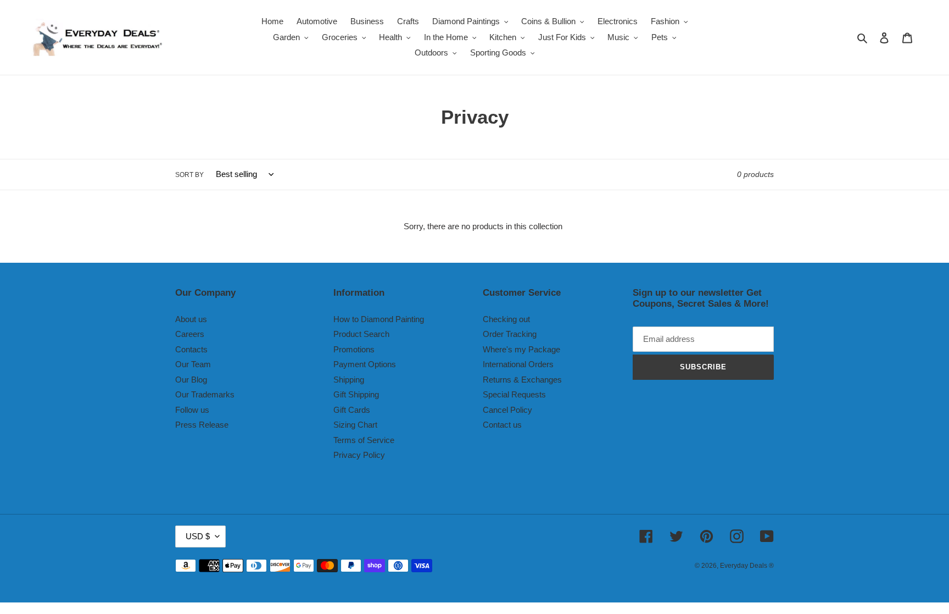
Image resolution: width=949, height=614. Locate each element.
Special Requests (514, 394)
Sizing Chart (355, 424)
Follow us (192, 409)
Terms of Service (363, 440)
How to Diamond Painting (378, 319)
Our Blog (191, 379)
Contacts (191, 349)
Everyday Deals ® (747, 565)
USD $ (198, 536)
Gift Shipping (356, 394)
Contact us (502, 424)
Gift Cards (351, 409)
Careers (189, 334)
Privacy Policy (359, 455)
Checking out (506, 319)
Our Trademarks (205, 394)
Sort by (189, 175)
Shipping (348, 379)
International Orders (518, 364)
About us (191, 319)
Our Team (193, 364)
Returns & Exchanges (522, 379)
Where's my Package (521, 349)
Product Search (361, 334)
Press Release (201, 424)
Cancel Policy (507, 409)
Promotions (354, 349)
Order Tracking (510, 334)
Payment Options (364, 364)
